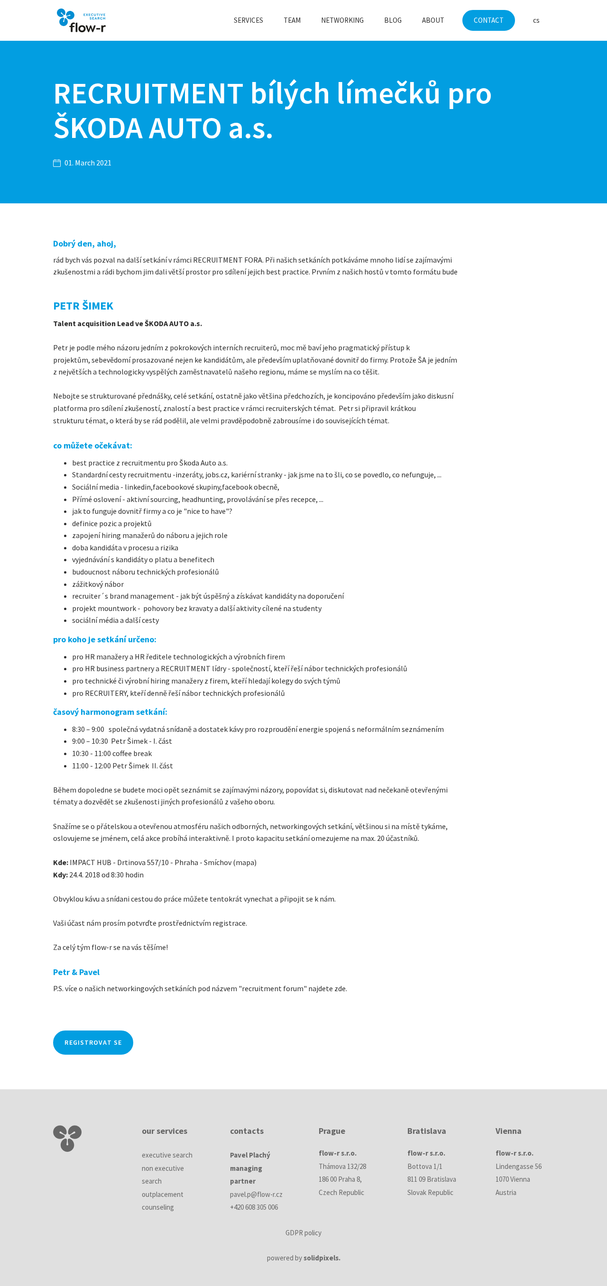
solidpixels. (322, 1257)
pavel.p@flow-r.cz (256, 1194)
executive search (167, 1154)
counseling (158, 1207)
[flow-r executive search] (81, 20)
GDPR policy (303, 1232)
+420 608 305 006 (254, 1207)
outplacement (163, 1194)
